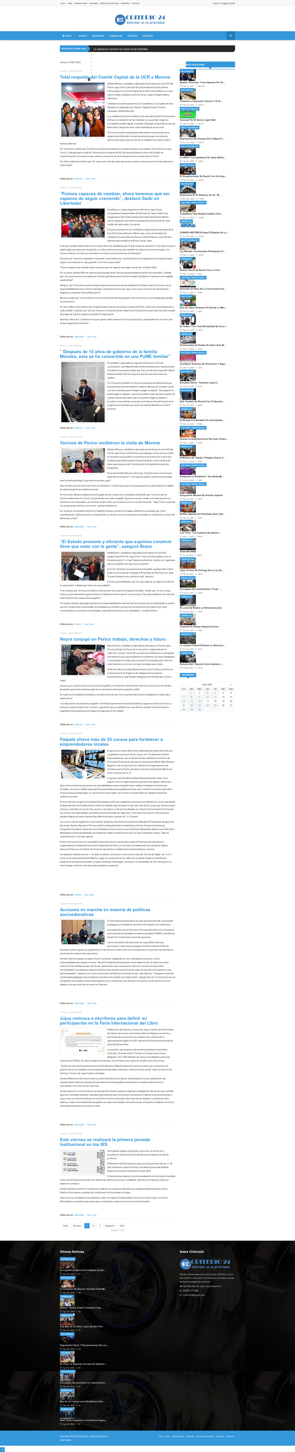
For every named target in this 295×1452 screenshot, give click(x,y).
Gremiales (125, 3)
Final (122, 1226)
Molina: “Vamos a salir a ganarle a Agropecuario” (120, 56)
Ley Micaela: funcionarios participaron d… (202, 251)
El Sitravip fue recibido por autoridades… (202, 420)
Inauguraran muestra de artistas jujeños (201, 495)
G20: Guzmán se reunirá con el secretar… (202, 401)
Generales (93, 3)
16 (199, 701)
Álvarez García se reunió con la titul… (201, 269)
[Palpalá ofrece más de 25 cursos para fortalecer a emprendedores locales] (83, 764)
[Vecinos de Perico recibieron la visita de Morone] (83, 460)
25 (215, 705)
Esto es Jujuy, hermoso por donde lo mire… (203, 307)
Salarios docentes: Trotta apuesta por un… (203, 82)
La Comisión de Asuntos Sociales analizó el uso (120, 52)
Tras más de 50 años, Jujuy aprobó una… (82, 1326)
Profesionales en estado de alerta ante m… (203, 345)
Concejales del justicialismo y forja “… (201, 588)
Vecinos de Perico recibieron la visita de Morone (110, 442)
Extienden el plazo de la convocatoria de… (203, 288)
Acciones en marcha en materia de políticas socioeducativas (105, 911)
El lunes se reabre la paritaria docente (201, 607)
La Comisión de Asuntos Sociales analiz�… (83, 1288)
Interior (83, 35)
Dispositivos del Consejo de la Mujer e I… (202, 138)
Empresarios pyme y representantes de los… (84, 1345)
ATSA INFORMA (188, 551)
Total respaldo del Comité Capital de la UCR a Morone (115, 77)
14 (184, 701)
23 (199, 705)
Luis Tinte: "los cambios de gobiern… (200, 532)
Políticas (132, 35)
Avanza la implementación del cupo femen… (204, 438)
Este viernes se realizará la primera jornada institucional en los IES (105, 1141)
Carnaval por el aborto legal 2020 (198, 119)
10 (207, 697)
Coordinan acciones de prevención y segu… (203, 363)
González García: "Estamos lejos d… (199, 382)
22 (191, 705)
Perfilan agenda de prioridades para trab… (202, 513)
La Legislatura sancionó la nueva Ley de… (83, 1270)
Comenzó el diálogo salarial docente (199, 626)
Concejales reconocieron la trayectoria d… (83, 1382)
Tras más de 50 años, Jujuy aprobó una (115, 60)
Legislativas (115, 35)
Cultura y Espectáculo (109, 3)
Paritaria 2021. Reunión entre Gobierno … (201, 664)
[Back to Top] (2, 1449)
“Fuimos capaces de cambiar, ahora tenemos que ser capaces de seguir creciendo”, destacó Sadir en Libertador (115, 198)
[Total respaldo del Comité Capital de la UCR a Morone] (83, 109)
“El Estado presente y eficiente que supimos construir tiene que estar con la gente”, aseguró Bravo (116, 543)
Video (70, 3)
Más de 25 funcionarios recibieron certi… (82, 1401)
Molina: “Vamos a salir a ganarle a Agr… (81, 1307)
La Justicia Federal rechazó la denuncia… (202, 645)
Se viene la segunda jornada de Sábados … (83, 1363)
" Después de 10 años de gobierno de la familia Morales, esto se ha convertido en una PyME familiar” (115, 353)
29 (191, 709)
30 (199, 709)
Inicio (63, 3)
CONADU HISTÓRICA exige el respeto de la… (204, 232)
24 (207, 705)
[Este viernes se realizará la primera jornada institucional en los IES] (83, 1162)
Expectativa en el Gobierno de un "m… (200, 194)
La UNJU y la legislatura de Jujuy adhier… (203, 157)
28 (184, 709)
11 (215, 697)
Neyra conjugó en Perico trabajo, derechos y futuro (113, 639)
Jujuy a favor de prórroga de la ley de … (202, 570)
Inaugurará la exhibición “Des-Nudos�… (202, 476)
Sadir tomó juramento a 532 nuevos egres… (83, 1420)
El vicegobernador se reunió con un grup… (203, 176)
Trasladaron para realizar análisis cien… (201, 213)
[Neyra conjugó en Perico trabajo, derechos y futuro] (83, 659)
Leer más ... (91, 179)
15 (191, 701)
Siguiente (110, 1226)
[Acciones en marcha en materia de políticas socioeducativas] (83, 932)
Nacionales (98, 35)
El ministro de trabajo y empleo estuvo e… (202, 457)
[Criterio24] (140, 19)
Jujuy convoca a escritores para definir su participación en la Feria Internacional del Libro (109, 1020)
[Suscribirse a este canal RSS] (172, 66)
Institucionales (80, 3)
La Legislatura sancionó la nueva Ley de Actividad (121, 49)
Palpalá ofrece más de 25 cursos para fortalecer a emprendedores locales (111, 741)
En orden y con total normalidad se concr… (203, 326)
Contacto (136, 3)
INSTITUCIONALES (189, 109)
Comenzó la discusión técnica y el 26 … (201, 101)
